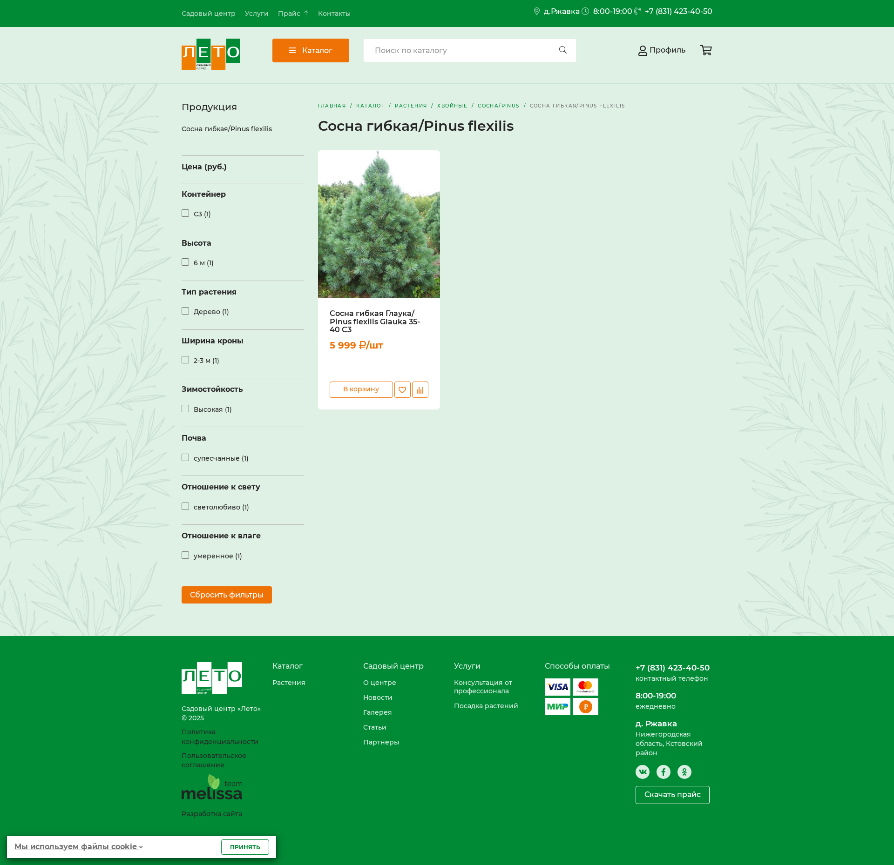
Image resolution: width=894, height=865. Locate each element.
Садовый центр (209, 13)
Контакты (334, 13)
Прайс (289, 13)
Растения (288, 682)
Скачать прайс (672, 794)
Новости (378, 697)
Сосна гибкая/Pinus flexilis (227, 129)
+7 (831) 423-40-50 (677, 11)
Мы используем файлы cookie (76, 846)
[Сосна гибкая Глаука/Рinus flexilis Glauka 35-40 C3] (379, 224)
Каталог (316, 50)
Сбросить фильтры (227, 594)
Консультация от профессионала (483, 686)
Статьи (374, 727)
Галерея (377, 712)
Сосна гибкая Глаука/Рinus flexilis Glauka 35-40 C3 (375, 321)
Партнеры (381, 742)
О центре (379, 682)
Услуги (257, 13)
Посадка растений (486, 706)
